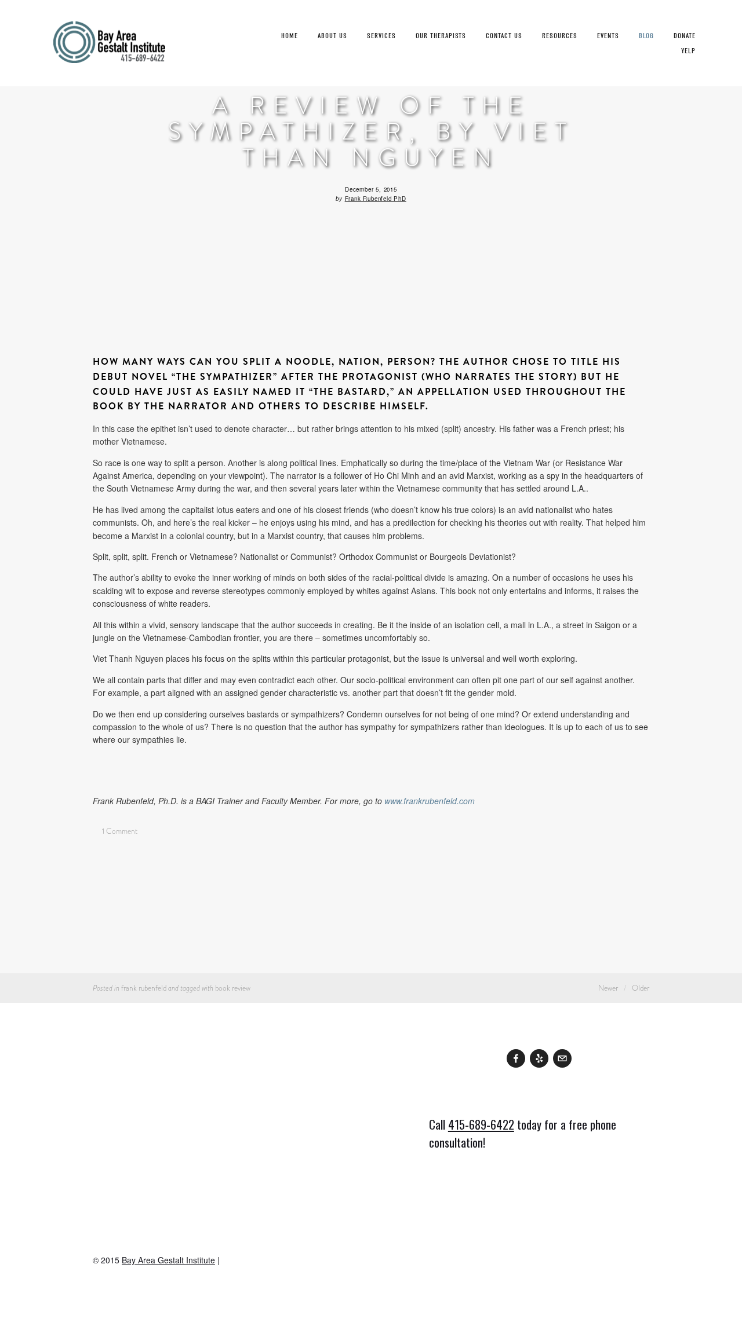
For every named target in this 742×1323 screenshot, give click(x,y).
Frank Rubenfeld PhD (375, 199)
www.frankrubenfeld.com (429, 801)
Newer (608, 988)
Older (640, 988)
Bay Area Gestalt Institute (168, 1260)
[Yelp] (539, 1058)
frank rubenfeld (143, 988)
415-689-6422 (481, 1124)
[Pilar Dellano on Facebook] (516, 1058)
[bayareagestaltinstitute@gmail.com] (562, 1058)
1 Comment (118, 831)
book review (232, 988)
